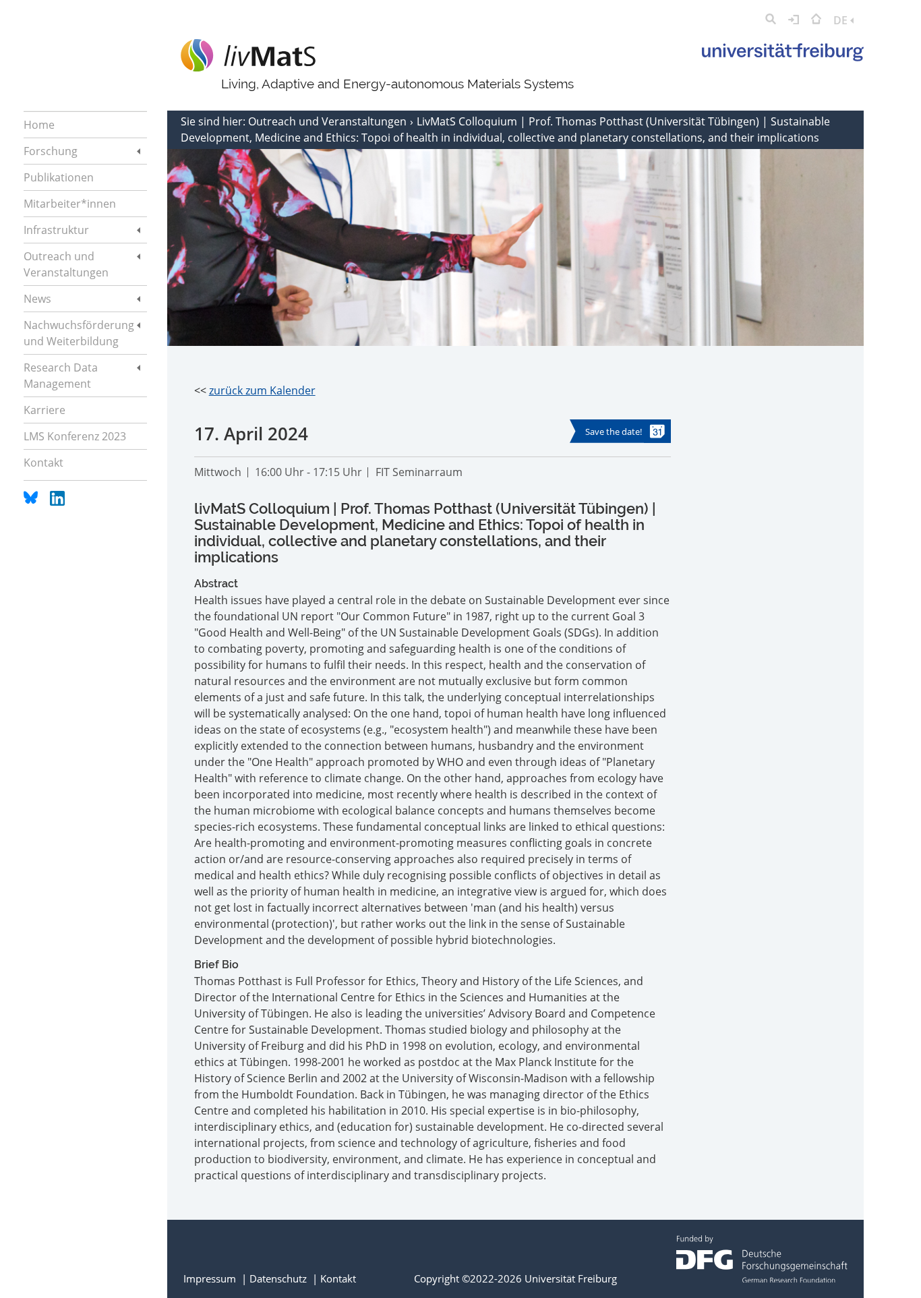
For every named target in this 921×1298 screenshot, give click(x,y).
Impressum (209, 1278)
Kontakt (338, 1278)
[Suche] (770, 20)
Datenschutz (278, 1278)
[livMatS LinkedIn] (57, 501)
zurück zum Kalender (262, 390)
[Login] (793, 20)
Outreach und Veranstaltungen (328, 121)
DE (841, 20)
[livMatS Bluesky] (32, 501)
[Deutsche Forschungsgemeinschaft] (762, 1278)
